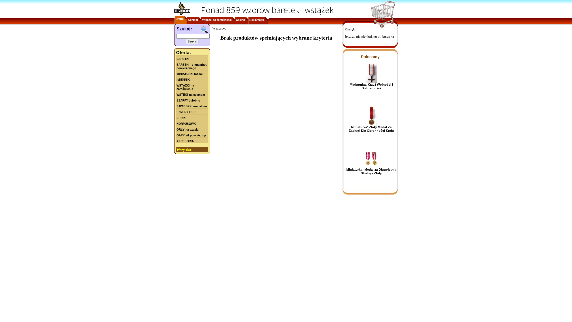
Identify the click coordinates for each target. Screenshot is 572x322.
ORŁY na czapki (188, 129)
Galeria (240, 19)
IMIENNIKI (184, 79)
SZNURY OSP (186, 112)
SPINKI (181, 118)
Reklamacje (257, 19)
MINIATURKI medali (190, 74)
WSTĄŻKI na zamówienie (185, 87)
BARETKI (183, 59)
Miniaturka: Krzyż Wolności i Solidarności (371, 86)
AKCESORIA (185, 141)
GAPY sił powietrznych (192, 135)
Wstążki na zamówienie (217, 19)
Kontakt (193, 19)
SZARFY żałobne (188, 100)
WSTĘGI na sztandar (191, 94)
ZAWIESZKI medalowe (192, 106)
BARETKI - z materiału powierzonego (192, 66)
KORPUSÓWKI (187, 123)
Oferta (180, 19)
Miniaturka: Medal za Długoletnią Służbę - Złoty (371, 171)
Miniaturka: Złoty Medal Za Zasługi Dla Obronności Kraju (371, 128)
